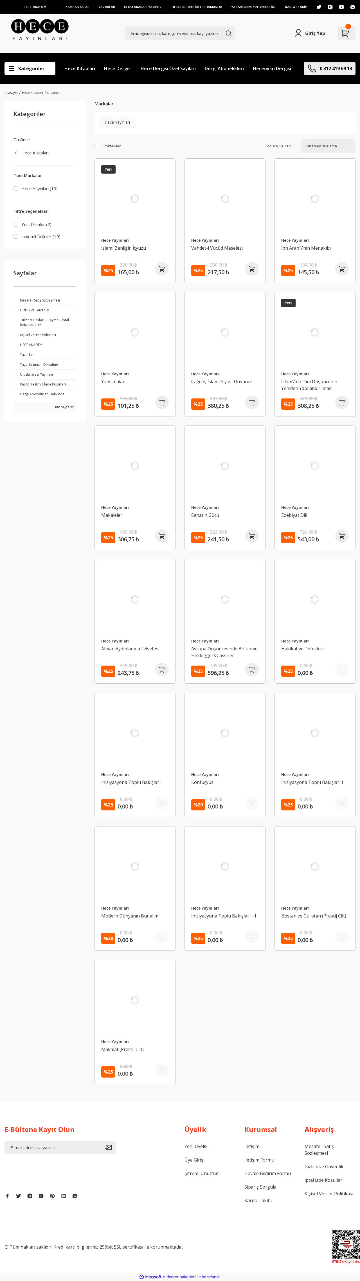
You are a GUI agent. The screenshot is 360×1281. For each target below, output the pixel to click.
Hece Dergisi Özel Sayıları (168, 68)
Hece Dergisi (118, 68)
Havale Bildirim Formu (267, 1173)
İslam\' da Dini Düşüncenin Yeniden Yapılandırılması (309, 384)
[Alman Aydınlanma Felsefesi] (135, 599)
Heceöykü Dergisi (272, 68)
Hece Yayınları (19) (39, 188)
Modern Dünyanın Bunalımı (130, 916)
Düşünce (53, 92)
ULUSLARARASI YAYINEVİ (143, 7)
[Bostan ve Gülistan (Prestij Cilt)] (315, 867)
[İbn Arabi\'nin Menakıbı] (315, 199)
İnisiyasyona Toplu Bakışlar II (312, 782)
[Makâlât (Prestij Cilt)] (135, 1000)
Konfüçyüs (202, 782)
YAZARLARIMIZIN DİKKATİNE (253, 7)
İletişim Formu (259, 1160)
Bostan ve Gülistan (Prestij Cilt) (313, 916)
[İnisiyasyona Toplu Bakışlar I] (135, 733)
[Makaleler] (135, 466)
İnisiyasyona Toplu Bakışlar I (131, 782)
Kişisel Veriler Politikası (329, 1194)
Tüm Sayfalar (63, 407)
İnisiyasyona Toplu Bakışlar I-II (223, 916)
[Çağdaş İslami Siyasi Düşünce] (225, 332)
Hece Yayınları (115, 240)
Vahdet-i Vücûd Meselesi (217, 248)
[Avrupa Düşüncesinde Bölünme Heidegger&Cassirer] (225, 599)
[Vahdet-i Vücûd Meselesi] (225, 199)
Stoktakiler (111, 146)
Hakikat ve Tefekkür (302, 649)
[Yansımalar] (135, 332)
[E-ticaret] (179, 1277)
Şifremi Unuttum (202, 1173)
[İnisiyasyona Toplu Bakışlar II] (315, 733)
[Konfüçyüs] (225, 733)
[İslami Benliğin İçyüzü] (135, 199)
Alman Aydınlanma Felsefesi (130, 649)
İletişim (251, 1146)
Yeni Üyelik (196, 1146)
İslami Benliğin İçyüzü (123, 248)
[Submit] (110, 1147)
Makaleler (111, 515)
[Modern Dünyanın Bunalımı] (135, 867)
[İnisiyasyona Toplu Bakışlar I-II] (225, 867)
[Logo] (39, 33)
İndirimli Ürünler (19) (40, 236)
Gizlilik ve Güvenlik (324, 1166)
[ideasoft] (150, 1277)
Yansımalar (113, 381)
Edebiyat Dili (294, 515)
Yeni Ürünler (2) (36, 224)
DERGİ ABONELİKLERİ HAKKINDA (197, 7)
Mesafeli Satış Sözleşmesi (319, 1149)
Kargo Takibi (258, 1200)
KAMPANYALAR (77, 7)
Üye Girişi (194, 1160)
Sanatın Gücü (205, 515)
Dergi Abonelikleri (224, 68)
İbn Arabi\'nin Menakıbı (306, 248)
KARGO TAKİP (296, 7)
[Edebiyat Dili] (315, 466)
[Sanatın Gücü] (225, 466)
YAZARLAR (106, 7)
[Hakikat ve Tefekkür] (315, 599)
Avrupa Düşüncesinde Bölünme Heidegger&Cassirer (224, 652)
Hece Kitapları (79, 68)
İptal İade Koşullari (324, 1180)
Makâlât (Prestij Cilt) (122, 1049)
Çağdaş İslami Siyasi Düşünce (221, 381)
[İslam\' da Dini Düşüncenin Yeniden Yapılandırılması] (315, 332)
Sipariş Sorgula (260, 1187)
